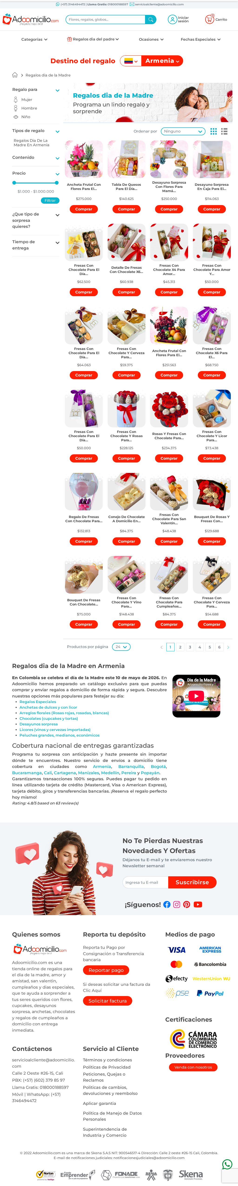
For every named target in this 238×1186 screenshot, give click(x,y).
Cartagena (65, 772)
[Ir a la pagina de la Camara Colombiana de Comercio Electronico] (193, 1039)
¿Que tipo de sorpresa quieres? (25, 220)
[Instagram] (176, 904)
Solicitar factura (108, 1001)
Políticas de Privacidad (107, 1067)
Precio (19, 173)
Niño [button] (25, 117)
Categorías (32, 39)
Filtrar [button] (50, 200)
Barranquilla (131, 766)
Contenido (23, 157)
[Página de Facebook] (167, 904)
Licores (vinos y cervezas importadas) (55, 730)
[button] (212, 131)
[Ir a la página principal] (15, 74)
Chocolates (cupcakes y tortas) (49, 718)
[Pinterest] (186, 904)
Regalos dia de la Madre (48, 75)
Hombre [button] (29, 108)
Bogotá (158, 766)
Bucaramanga (27, 772)
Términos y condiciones (107, 1059)
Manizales (88, 772)
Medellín (110, 772)
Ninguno (172, 131)
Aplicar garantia (99, 1103)
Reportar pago (106, 970)
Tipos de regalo (28, 130)
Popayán (150, 772)
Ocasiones (149, 39)
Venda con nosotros (193, 1067)
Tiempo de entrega (23, 244)
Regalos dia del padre (94, 39)
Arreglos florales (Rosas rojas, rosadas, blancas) (64, 713)
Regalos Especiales (38, 702)
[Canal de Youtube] (198, 904)
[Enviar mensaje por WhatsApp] (227, 1164)
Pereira (128, 772)
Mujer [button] (26, 99)
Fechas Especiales (198, 39)
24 (118, 646)
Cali (48, 772)
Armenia (102, 766)
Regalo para (24, 89)
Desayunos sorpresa (39, 724)
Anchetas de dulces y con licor (48, 707)
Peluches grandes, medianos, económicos (59, 735)
